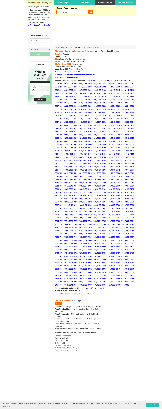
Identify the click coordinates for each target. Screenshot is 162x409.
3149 (80, 128)
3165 (94, 128)
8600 (127, 246)
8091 (57, 243)
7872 (94, 227)
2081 (99, 87)
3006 (94, 122)
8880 (76, 259)
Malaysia (78, 47)
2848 (61, 122)
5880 (66, 182)
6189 (104, 195)
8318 (57, 246)
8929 (94, 262)
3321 (80, 138)
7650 (66, 214)
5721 (132, 179)
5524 (94, 173)
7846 (132, 224)
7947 (99, 230)
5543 (118, 173)
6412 (71, 205)
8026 (127, 237)
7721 (76, 217)
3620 (76, 144)
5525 (99, 173)
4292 (94, 160)
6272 (90, 202)
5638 (104, 179)
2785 (118, 118)
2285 (104, 102)
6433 (90, 205)
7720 (71, 217)
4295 (108, 160)
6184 (80, 195)
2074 (66, 87)
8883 (90, 259)
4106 (80, 154)
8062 (76, 240)
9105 (76, 275)
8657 (80, 249)
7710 (118, 214)
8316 (127, 243)
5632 (76, 179)
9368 (122, 281)
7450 (99, 208)
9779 (122, 285)
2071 (132, 83)
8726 (76, 253)
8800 (127, 256)
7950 (113, 230)
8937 (132, 262)
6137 (94, 192)
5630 (66, 179)
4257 (99, 157)
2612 (71, 109)
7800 (127, 221)
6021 (90, 182)
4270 (57, 160)
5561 (61, 176)
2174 (94, 96)
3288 (57, 138)
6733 (127, 205)
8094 (71, 243)
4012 (66, 147)
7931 (85, 230)
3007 (99, 122)
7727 (104, 217)
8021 (104, 237)
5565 (66, 176)
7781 (85, 221)
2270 (132, 99)
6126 (61, 192)
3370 (80, 141)
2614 (80, 109)
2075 (71, 87)
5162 (113, 166)
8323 (80, 246)
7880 (127, 227)
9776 (118, 285)
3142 (66, 128)
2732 (61, 118)
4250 (71, 157)
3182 (61, 131)
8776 (99, 256)
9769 (94, 285)
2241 (76, 99)
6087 (132, 186)
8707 (132, 249)
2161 (113, 93)
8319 (61, 246)
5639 (108, 179)
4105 (76, 154)
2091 (132, 87)
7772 (71, 221)
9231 (127, 278)
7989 (94, 237)
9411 (57, 285)
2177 (108, 96)
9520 (61, 285)
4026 (132, 147)
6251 (108, 198)
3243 (61, 134)
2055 (104, 83)
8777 (104, 256)
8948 (99, 265)
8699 (122, 249)
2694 (113, 112)
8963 (76, 269)
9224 (113, 278)
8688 (108, 249)
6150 (132, 192)
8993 (94, 269)
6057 (85, 186)
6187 (94, 195)
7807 (80, 224)
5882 (71, 182)
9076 (108, 272)
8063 (80, 240)
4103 (66, 154)
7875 (108, 227)
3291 (71, 138)
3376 (108, 141)
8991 (85, 269)
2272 (57, 102)
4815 (85, 163)
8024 (118, 237)
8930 (99, 262)
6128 (71, 192)
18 (100, 288)
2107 (99, 90)
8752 (61, 256)
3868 (118, 144)
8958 (57, 269)
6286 (132, 202)
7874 (104, 227)
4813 (80, 163)
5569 (85, 176)
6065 (104, 186)
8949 (104, 265)
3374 (99, 141)
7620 (99, 211)
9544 (71, 285)
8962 (71, 269)
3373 (94, 141)
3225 (127, 131)
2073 (61, 87)
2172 (85, 96)
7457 (132, 208)
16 (95, 288)
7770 (61, 221)
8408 (90, 246)
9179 (66, 278)
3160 (85, 128)
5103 (66, 166)
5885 (76, 182)
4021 (108, 147)
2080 (94, 87)
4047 (108, 150)
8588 (122, 246)
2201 (57, 99)
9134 (104, 275)
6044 (57, 186)
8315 (122, 243)
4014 (76, 147)
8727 (80, 253)
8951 (113, 265)
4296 (113, 160)
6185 (85, 195)
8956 (127, 265)
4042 (85, 150)
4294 (104, 160)
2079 (90, 87)
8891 (127, 259)
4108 (90, 154)
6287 (57, 205)
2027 (111, 80)
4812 (76, 163)
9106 (80, 275)
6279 (118, 202)
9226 (122, 278)
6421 (85, 205)
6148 (127, 192)
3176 (122, 128)
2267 (122, 99)
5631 (71, 179)
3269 (94, 134)
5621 (122, 176)
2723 (122, 115)
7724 (90, 217)
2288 (118, 102)
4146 (122, 154)
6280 (122, 202)
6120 (118, 189)
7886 (71, 230)
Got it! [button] (153, 405)
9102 (66, 275)
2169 (71, 96)
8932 (108, 262)
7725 (94, 217)
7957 (66, 233)
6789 (71, 208)
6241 (90, 198)
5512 (118, 170)
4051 (127, 150)
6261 (71, 202)
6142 (118, 192)
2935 (66, 122)
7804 (66, 224)
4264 (122, 157)
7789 (122, 221)
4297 (118, 160)
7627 (132, 211)
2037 (71, 83)
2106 (94, 90)
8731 (90, 253)
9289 (118, 281)
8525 (113, 246)
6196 (127, 195)
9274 (71, 281)
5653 (127, 179)
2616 (90, 109)
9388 (127, 281)
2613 (76, 109)
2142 (71, 93)
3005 (90, 122)
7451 (104, 208)
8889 (118, 259)
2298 (61, 106)
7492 (76, 211)
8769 (90, 256)
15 (92, 288)
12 (83, 288)
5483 (94, 170)
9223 (108, 278)
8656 (76, 249)
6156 (61, 195)
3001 (76, 122)
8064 (85, 240)
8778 (108, 256)
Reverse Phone (105, 2)
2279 (80, 102)
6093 (71, 189)
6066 (108, 186)
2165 (132, 93)
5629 (61, 179)
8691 (118, 249)
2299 (66, 106)
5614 (113, 176)
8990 (80, 269)
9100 (57, 275)
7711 (122, 214)
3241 (132, 131)
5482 (90, 170)
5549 (57, 176)
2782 (108, 118)
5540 (104, 173)
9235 (57, 281)
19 (103, 288)
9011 (122, 269)
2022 (102, 80)
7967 (113, 233)
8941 (66, 265)
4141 (104, 154)
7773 (76, 221)
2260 (94, 99)
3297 (76, 138)
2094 (66, 90)
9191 (71, 278)
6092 (66, 189)
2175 (99, 96)
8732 (94, 253)
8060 (66, 240)
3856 (108, 144)
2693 (108, 112)
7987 (85, 237)
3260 (85, 134)
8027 (132, 237)
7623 (113, 211)
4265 (127, 157)
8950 (108, 265)
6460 (99, 205)
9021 (57, 272)
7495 (90, 211)
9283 (90, 281)
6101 (90, 189)
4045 (99, 150)
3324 (94, 138)
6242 (94, 198)
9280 (76, 281)
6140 (108, 192)
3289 (61, 138)
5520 (76, 173)
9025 (61, 272)
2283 (94, 102)
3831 (85, 144)
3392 (57, 144)
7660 (80, 214)
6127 (66, 192)
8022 (108, 237)
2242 (80, 99)
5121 (76, 166)
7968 (118, 233)
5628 (57, 179)
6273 (94, 202)
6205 (76, 198)
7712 (127, 214)
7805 (71, 224)
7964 (99, 233)
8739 (127, 253)
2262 (104, 99)
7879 (122, 227)
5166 (127, 166)
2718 (99, 115)
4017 (90, 147)
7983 (71, 237)
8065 (90, 240)
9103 (71, 275)
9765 (80, 285)
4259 (108, 157)
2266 (118, 99)
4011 (61, 147)
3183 (66, 131)
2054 (99, 83)
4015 (80, 147)
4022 (113, 147)
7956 (61, 233)
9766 (85, 285)
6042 (132, 182)
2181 (127, 96)
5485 (104, 170)
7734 (132, 217)
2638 (66, 112)
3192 (90, 131)
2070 (127, 83)
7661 (85, 214)
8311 (104, 243)
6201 (57, 198)
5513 (122, 170)
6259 (66, 202)
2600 (132, 106)
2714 (80, 115)
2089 (122, 87)
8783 (118, 256)
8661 (94, 249)
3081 (132, 122)
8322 (76, 246)
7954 (132, 230)
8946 (90, 265)
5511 (113, 170)
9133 (99, 275)
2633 (122, 109)
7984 (76, 237)
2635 (132, 109)
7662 (90, 214)
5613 (108, 176)
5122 (80, 166)
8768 (85, 256)
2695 (118, 112)
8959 (61, 269)
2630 (108, 109)
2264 (113, 99)
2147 (94, 93)
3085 (71, 125)
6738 (61, 208)
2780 (99, 118)
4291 (90, 160)
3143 (71, 128)
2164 (127, 93)
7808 (85, 224)
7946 (94, 230)
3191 (85, 131)
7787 (113, 221)
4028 (61, 150)
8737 (118, 253)
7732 (122, 217)
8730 (85, 253)
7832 (99, 224)
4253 (85, 157)
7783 (94, 221)
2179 (118, 96)
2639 (71, 112)
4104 (71, 154)
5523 (90, 173)
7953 (127, 230)
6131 (80, 192)
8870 (57, 259)
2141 (66, 93)
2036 (66, 83)
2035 (61, 83)
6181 (76, 195)
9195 (76, 278)
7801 (132, 221)
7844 (122, 224)
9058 (85, 272)
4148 (132, 154)
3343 (118, 138)
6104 (104, 189)
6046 (61, 186)
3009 (108, 122)
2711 (66, 115)
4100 (132, 150)
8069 (99, 240)
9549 (76, 285)
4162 (66, 157)
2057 (113, 83)
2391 (127, 106)
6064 (99, 186)
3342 (113, 138)
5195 (66, 170)
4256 (94, 157)
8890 (122, 259)
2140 (61, 93)
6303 (61, 205)
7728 (108, 217)
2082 (104, 87)
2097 (80, 90)
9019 (132, 269)
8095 (76, 243)
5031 (113, 163)
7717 (57, 217)
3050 (118, 122)
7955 (57, 233)
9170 (122, 275)
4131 (94, 154)
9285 (99, 281)
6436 (94, 205)
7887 (76, 230)
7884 (61, 230)
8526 (118, 246)
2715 (85, 115)
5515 (132, 170)
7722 (80, 217)
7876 (113, 227)
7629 (61, 214)
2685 (80, 112)
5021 (99, 163)
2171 (80, 96)
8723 (61, 253)
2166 (57, 96)
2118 (132, 90)
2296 (132, 102)
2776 (94, 118)
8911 (132, 259)
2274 (66, 102)
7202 (85, 208)
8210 (80, 243)
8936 (127, 262)
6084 (127, 186)
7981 (61, 237)
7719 (66, 217)
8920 (57, 262)
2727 (127, 115)
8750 (132, 253)
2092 (57, 90)
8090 (132, 240)
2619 (104, 109)
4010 (57, 147)
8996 (108, 269)
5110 (71, 166)
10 (78, 288)
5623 (132, 176)
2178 (113, 96)
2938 (71, 122)
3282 (132, 134)
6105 (108, 189)
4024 (122, 147)
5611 (99, 176)
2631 (113, 109)
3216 (113, 131)
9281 (80, 281)
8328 (85, 246)
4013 (71, 147)
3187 (80, 131)
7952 (122, 230)
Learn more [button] (7, 406)
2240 (71, 99)
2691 (99, 112)
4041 (80, 150)
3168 (108, 128)
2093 (61, 90)
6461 (104, 205)
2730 (132, 115)
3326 (104, 138)
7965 (104, 233)
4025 (127, 147)
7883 (57, 230)
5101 (57, 166)
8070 (104, 240)
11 (81, 288)
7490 (66, 211)
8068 (94, 240)
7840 (104, 224)
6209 (80, 198)
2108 (104, 90)
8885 (99, 259)
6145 (122, 192)
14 (89, 288)
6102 (94, 189)
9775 (113, 285)
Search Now (40, 54)
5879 (61, 182)
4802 (61, 163)
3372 (90, 141)
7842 (113, 224)
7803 (61, 224)
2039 (76, 83)
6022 (94, 182)
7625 (122, 211)
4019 (99, 147)
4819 (94, 163)
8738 (122, 253)
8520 (94, 246)
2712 (71, 115)
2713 (76, 115)
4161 (61, 157)
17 (98, 288)
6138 (99, 192)
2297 (57, 106)
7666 (108, 214)
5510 (108, 170)
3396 (66, 144)
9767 (90, 285)
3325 (99, 138)
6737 (57, 208)
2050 (80, 83)
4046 (104, 150)
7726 (99, 217)
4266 (132, 157)
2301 (76, 106)
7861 (76, 227)
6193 (118, 195)
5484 (99, 170)
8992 (90, 269)
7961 (85, 233)
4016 (85, 147)
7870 (90, 227)
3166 (99, 128)
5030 (108, 163)
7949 (108, 230)
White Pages (63, 2)
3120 (104, 125)
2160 (108, 93)
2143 (76, 93)
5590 (90, 176)
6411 (66, 205)
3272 (108, 134)
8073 (113, 240)
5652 (122, 179)
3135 (132, 125)
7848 (61, 227)
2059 (122, 83)
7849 (66, 227)
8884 (94, 259)
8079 (127, 240)
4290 (85, 160)
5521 (80, 173)
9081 (118, 272)
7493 (80, 211)
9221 (99, 278)
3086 (76, 125)
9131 (90, 275)
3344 (122, 138)
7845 (127, 224)
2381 (113, 106)
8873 (71, 259)
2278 (76, 102)
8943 (76, 265)
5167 (132, 166)
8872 (66, 259)
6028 (99, 182)
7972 (132, 233)
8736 (113, 253)
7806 (76, 224)
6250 (104, 198)
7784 (99, 221)
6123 (127, 189)
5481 (85, 170)
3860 (113, 144)
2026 (107, 80)
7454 (118, 208)
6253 (118, 198)
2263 (108, 99)
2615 (85, 109)
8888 (113, 259)
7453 (113, 208)
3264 (90, 134)
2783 (113, 118)
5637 (99, 179)
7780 (80, 221)
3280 (122, 134)
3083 (61, 125)
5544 (122, 173)
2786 (122, 118)
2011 (88, 80)
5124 (90, 166)
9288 (113, 281)
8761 (71, 256)
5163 (118, 166)
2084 (108, 87)
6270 (85, 202)
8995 (104, 269)
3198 (99, 131)
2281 (85, 102)
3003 (85, 122)
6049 (76, 186)
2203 (66, 99)
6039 (127, 182)
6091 (61, 189)
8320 (66, 246)
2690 (94, 112)
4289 (80, 160)
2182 (132, 96)
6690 (113, 205)
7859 (71, 227)
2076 (76, 87)
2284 (99, 102)
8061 (71, 240)
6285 (127, 202)
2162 (118, 93)
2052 (90, 83)
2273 (61, 102)
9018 (127, 269)
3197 (94, 131)
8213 (90, 243)
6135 (85, 192)
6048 (71, 186)
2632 (118, 109)
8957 (132, 265)
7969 (122, 233)
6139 (104, 192)
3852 (99, 144)
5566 (71, 176)
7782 (90, 221)
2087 (113, 87)
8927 (85, 262)
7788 (118, 221)
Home (57, 47)
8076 (122, 240)
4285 (76, 160)
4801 (57, 163)
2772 (80, 118)
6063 (94, 186)
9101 (61, 275)
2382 (118, 106)
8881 (80, 259)
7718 (61, 217)
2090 (127, 87)
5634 (85, 179)
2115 (118, 90)
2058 (118, 83)
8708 (57, 253)
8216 (94, 243)
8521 (99, 246)
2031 (126, 80)
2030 (121, 80)
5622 (127, 176)
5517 (61, 173)
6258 (61, 202)
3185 (76, 131)
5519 (71, 173)
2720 (108, 115)
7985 (80, 237)
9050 (66, 272)
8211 (85, 243)
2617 (94, 109)
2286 (108, 102)
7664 (99, 214)
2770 (71, 118)
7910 (80, 230)
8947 (94, 265)
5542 (113, 173)
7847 (57, 227)
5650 (113, 179)
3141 (61, 128)
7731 (118, 217)
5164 (122, 166)
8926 (80, 262)
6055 (80, 186)
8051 (57, 240)
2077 (80, 87)
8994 (99, 269)
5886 (80, 182)
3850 (90, 144)
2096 (76, 90)
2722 (118, 115)
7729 (113, 217)
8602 (57, 249)
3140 (57, 128)
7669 (113, 214)
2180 (122, 96)
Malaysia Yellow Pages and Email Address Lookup (75, 74)
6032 (104, 182)
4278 (61, 160)
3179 (127, 128)
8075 (118, 240)
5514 (127, 170)
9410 (132, 281)
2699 (57, 115)
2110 (113, 90)
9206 (90, 278)
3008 (104, 122)
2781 (104, 118)
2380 (108, 106)
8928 (90, 262)
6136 (90, 192)
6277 (113, 202)
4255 (90, 157)
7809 (90, 224)
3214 (108, 131)
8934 (118, 262)
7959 (76, 233)
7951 (118, 230)
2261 (99, 99)
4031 (66, 150)
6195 (122, 195)
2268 (127, 99)
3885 (127, 144)
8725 (71, 253)
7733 (127, 217)
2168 (66, 96)
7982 (66, 237)
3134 (127, 125)
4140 (99, 154)
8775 (94, 256)
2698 (132, 112)
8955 (122, 265)
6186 (90, 195)
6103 (99, 189)
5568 (80, 176)
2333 (104, 106)
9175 (61, 278)
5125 (94, 166)
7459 (61, 211)
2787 (127, 118)
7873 (99, 227)
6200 (132, 195)
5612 (104, 176)
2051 (85, 83)
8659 (85, 249)
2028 (116, 80)
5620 (118, 176)
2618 (99, 109)
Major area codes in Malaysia (66, 77)
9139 (108, 275)
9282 (85, 281)
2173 (90, 96)
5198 (71, 170)
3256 (71, 134)
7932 (90, 230)
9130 (85, 275)
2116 (122, 90)
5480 (80, 170)
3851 (94, 144)
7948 (104, 230)
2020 (93, 80)
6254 (122, 198)
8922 (66, 262)
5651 (118, 179)
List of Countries (125, 2)
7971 (127, 233)
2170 (76, 96)
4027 (57, 150)
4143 (113, 154)
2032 (130, 80)
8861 (132, 256)
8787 (122, 256)
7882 (132, 227)
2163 (122, 93)
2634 (127, 109)
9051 (71, 272)
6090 (57, 189)
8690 (113, 249)
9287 (108, 281)
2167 (61, 96)
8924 (71, 262)
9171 (127, 275)
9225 (118, 278)
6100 (85, 189)
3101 (80, 125)
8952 (118, 265)
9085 (127, 272)
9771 (104, 285)
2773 (85, 118)
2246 (90, 99)
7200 (80, 208)
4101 (57, 154)
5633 (80, 179)
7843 (118, 224)
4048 (113, 150)
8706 (127, 249)
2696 (122, 112)
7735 (57, 221)
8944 (80, 265)
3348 (57, 141)
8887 (108, 259)
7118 (76, 208)
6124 (132, 189)
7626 (127, 211)
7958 (71, 233)
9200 (80, 278)
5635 (90, 179)
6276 (108, 202)
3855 (104, 144)
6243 (99, 198)
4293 (99, 160)
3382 (132, 141)
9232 (132, 278)
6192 (113, 195)
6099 (80, 189)
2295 (127, 102)
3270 (99, 134)
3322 (85, 138)
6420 (80, 205)
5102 (61, 166)
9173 (57, 278)
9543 (66, 285)
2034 (57, 83)
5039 (132, 163)
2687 (85, 112)
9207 (94, 278)
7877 (118, 227)
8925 (76, 262)
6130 (76, 192)
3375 (104, 141)
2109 (108, 90)
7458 (57, 211)
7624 (118, 211)
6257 (57, 202)
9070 (94, 272)
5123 (85, 166)
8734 (104, 253)
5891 (85, 182)
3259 (80, 134)
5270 (76, 170)
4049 (118, 150)
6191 (108, 195)
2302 (80, 106)
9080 (113, 272)
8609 (66, 249)
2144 (80, 93)
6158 (71, 195)
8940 (61, 265)
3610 (71, 144)
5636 (94, 179)
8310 (99, 243)
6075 (113, 186)
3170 (118, 128)
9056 (76, 272)
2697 (127, 112)
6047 (66, 186)
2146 (90, 93)
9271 (66, 281)
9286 (104, 281)
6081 (122, 186)
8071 (108, 240)
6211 (85, 198)
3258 (76, 134)
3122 (108, 125)
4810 (66, 163)
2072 (57, 87)
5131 (104, 166)
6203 (66, 198)
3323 (90, 138)
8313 (113, 243)
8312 (108, 243)
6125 (57, 192)
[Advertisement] (95, 30)
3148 (76, 128)
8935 (122, 262)
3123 (113, 125)
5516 (57, 173)
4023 (118, 147)
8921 (61, 262)
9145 (118, 275)
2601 (57, 109)
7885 (66, 230)
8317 (132, 243)
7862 (80, 227)
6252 (113, 198)
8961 (66, 269)
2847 (57, 122)
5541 (108, 173)
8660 (90, 249)
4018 (94, 147)
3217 (118, 131)
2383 (122, 106)
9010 (118, 269)
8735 (108, 253)
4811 (71, 163)
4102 (61, 154)
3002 (80, 122)
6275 (104, 202)
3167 (104, 128)
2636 (57, 112)
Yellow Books (84, 2)
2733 (66, 118)
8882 (85, 259)
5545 (127, 173)
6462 (108, 205)
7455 (122, 208)
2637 (61, 112)
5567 (76, 176)
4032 (71, 150)
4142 (108, 154)
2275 (71, 102)
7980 (57, 237)
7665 (104, 214)
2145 (85, 93)
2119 (57, 93)
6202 (61, 198)
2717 (94, 115)
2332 (99, 106)
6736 (132, 205)
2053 (94, 83)
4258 (104, 157)
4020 (104, 147)
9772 (108, 285)
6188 (99, 195)
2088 (118, 87)
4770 (127, 160)
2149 (104, 93)
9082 (122, 272)
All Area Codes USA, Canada (39, 25)
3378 (118, 141)
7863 (85, 227)
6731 (122, 205)
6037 (118, 182)
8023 (113, 237)
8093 (66, 243)
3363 (76, 141)
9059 (90, 272)
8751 (57, 256)
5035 (127, 163)
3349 (61, 141)
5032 (118, 163)
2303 (85, 106)
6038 (122, 182)
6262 (76, 202)
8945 (85, 265)
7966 (108, 233)
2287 (113, 102)
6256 (132, 198)
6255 (127, 198)
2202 (61, 99)
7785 (104, 221)
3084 (66, 125)
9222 (104, 278)
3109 (94, 125)
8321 (71, 246)
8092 (61, 243)
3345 (127, 138)
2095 (71, 90)
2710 (61, 115)
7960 (80, 233)
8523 (108, 246)
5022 (104, 163)
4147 (127, 154)
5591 (94, 176)
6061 (90, 186)
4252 (80, 157)
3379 (122, 141)
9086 (132, 272)
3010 (113, 122)
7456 (127, 208)
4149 (57, 157)
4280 (71, 160)
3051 (122, 122)
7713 (132, 214)
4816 (90, 163)
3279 (118, 134)
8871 (61, 259)
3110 (99, 125)
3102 (85, 125)
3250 (66, 134)
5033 (122, 163)
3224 (122, 131)
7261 (94, 208)
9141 (113, 275)
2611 (66, 109)
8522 (104, 246)
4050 (122, 150)
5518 (66, 173)
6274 (99, 202)
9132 (94, 275)
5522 (85, 173)
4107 (85, 154)
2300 (71, 106)
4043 (90, 150)
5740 (57, 182)
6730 (118, 205)
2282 (90, 102)
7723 (85, 217)
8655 (71, 249)
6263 (80, 202)
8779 (113, 256)
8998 (113, 269)
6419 (76, 205)
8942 (71, 265)
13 (86, 288)
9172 (132, 275)
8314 (118, 243)
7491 (71, 211)
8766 (76, 256)
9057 (80, 272)
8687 (104, 249)
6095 (76, 189)
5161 (108, 166)
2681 (76, 112)
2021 (97, 80)
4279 (66, 160)
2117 (127, 90)
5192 (61, 170)
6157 (66, 195)
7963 (94, 233)
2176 (104, 96)
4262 (118, 157)
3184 (71, 131)
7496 (94, 211)
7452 (108, 208)
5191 (57, 170)
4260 (113, 157)
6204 (71, 198)
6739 (66, 208)
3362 (71, 141)
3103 (90, 125)
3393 (61, 144)
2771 (76, 118)
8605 (61, 249)
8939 (57, 265)
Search (58, 304)
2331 (94, 106)
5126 (99, 166)
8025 (122, 237)
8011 (99, 237)
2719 (104, 115)
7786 (108, 221)
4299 (122, 160)
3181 (57, 131)
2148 (99, 93)
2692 (104, 112)
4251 (76, 157)
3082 (57, 125)
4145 (118, 154)
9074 (99, 272)
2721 (113, 115)
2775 (90, 118)
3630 (80, 144)
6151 (57, 195)
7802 (57, 224)
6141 (113, 192)
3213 (104, 131)
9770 (99, 285)
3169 (113, 128)
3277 (113, 134)
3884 (122, 144)
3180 (132, 128)
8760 (66, 256)
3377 (113, 141)
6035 (113, 182)
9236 (61, 281)
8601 (132, 246)
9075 (104, 272)
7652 (76, 214)
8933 (113, 262)
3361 (66, 141)
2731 (57, 118)
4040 (76, 150)
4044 (94, 150)
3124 (118, 125)
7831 (94, 224)
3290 (66, 138)
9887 (127, 285)
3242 (57, 134)
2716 (90, 115)
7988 (90, 237)
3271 (104, 134)
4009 (132, 144)
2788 (132, 118)
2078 (85, 87)
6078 (118, 186)
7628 (57, 214)
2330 (90, 106)
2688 (90, 112)
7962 (90, 233)
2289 (122, 102)
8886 (104, 259)
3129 (122, 125)
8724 (66, 253)
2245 (85, 99)
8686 (99, 249)
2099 (90, 90)
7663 (94, 214)
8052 (61, 240)
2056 (108, 83)
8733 (99, 253)
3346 (132, 138)
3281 (127, 134)
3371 (85, 141)
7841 (108, 224)
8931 (104, 262)
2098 (85, 90)
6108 (113, 189)
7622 (108, 211)
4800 (132, 160)
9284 (94, 281)
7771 (66, 221)
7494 (85, 211)
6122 (122, 189)
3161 (90, 128)
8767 (80, 256)
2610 (61, 109)
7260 (90, 208)
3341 (108, 138)
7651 (71, 214)
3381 (127, 141)
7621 (104, 211)
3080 (127, 122)
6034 (108, 182)
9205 (85, 278)
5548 (132, 173)
